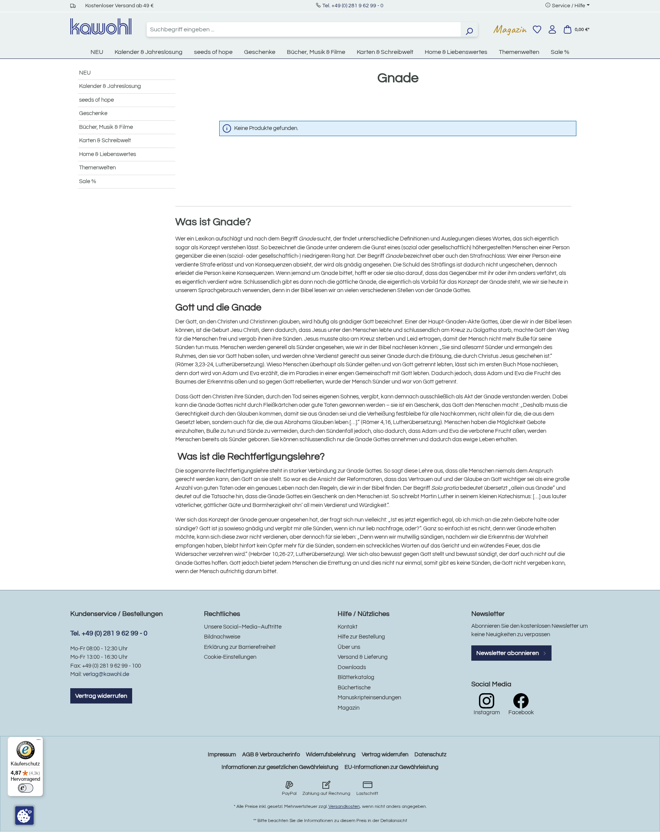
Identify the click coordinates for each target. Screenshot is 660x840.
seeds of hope (96, 100)
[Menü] (38, 741)
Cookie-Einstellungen (230, 657)
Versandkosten (344, 806)
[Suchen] (469, 29)
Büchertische (354, 688)
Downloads (352, 667)
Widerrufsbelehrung (331, 754)
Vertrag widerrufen (101, 696)
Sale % (87, 181)
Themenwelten (97, 168)
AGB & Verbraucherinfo (271, 754)
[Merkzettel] (537, 29)
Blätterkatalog (356, 677)
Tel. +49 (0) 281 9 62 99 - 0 (352, 5)
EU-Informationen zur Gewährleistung (391, 767)
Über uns (349, 647)
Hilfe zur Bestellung (361, 637)
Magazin (509, 29)
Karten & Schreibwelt (105, 140)
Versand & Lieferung (363, 657)
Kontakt (348, 627)
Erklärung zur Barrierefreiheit (240, 647)
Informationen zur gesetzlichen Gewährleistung (280, 767)
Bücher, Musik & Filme (106, 127)
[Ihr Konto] (552, 29)
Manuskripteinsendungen (369, 697)
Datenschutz (430, 754)
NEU (85, 73)
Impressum (222, 754)
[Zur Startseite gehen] (100, 26)
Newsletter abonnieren (508, 653)
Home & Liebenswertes (107, 154)
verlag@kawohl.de (106, 674)
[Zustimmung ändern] (24, 815)
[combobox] (304, 29)
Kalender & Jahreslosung (110, 86)
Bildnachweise (222, 637)
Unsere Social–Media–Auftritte (242, 627)
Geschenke (93, 113)
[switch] (25, 788)
